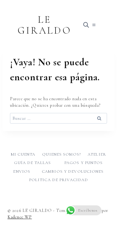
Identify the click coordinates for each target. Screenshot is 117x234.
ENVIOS (21, 171)
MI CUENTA (23, 154)
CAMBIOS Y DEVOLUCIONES (73, 171)
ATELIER (97, 154)
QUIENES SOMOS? (61, 154)
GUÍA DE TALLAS (32, 162)
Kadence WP (19, 217)
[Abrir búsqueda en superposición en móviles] (86, 25)
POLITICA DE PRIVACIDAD (58, 179)
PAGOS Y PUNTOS (83, 162)
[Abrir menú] (93, 24)
